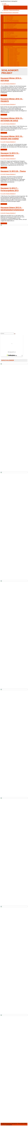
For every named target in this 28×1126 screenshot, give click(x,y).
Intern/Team (6, 5)
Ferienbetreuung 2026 (11, 24)
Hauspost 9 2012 (13, 55)
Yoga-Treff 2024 (10, 33)
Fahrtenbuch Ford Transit (12, 6)
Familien (5, 23)
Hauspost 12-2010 (13, 51)
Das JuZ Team (9, 17)
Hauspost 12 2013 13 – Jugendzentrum (10, 154)
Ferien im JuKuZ (7, 29)
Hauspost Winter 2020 (14, 65)
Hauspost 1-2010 (13, 50)
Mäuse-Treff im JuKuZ (11, 28)
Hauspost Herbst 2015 (14, 62)
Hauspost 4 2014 (13, 60)
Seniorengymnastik (10, 41)
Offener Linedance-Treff (11, 36)
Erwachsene (6, 30)
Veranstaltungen (7, 43)
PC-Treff (8, 34)
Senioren (5, 38)
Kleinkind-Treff (9, 26)
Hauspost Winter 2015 (14, 63)
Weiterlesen (4, 95)
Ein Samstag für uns (10, 25)
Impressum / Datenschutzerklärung (11, 10)
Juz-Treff (5, 15)
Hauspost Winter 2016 (14, 64)
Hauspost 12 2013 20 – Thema (13, 171)
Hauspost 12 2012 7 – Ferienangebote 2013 (10, 189)
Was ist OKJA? (9, 16)
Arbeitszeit (8, 8)
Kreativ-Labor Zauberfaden (12, 21)
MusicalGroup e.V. (10, 37)
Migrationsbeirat (10, 32)
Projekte (5, 45)
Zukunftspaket (9, 46)
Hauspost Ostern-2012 (14, 54)
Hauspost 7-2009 (13, 49)
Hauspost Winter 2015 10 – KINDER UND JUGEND (12, 137)
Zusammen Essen (10, 42)
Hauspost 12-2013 (13, 59)
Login (4, 3)
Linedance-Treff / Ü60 (11, 39)
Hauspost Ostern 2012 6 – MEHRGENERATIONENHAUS (12, 208)
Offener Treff (9, 19)
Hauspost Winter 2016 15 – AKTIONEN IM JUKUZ (12, 119)
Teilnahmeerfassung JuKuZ (12, 7)
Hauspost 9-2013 (13, 58)
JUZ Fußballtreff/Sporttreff (12, 20)
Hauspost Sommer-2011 (14, 52)
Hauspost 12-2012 (13, 56)
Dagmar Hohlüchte (10, 83)
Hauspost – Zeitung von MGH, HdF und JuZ (16, 47)
